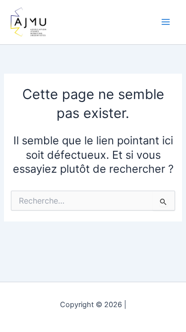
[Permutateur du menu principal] (165, 21)
